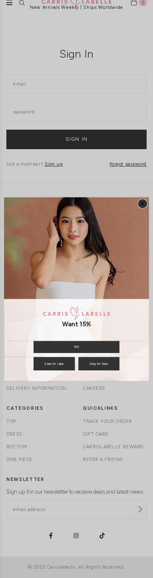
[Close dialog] (142, 203)
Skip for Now (99, 363)
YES (76, 347)
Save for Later (54, 363)
